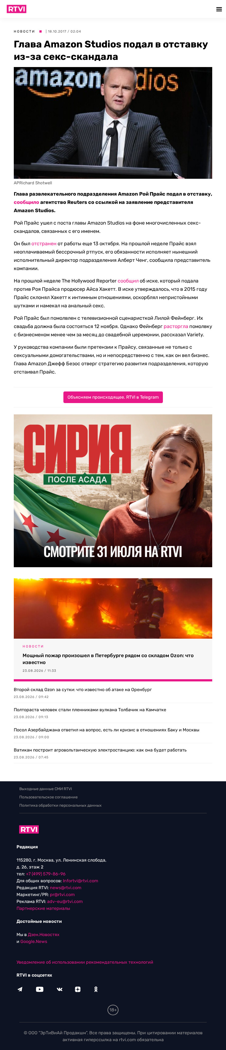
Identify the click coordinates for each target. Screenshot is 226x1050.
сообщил (128, 281)
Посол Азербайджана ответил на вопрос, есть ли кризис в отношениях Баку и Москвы (106, 729)
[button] (220, 9)
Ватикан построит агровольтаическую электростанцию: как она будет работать (100, 750)
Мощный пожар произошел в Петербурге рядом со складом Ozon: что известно (108, 658)
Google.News (33, 941)
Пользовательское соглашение (48, 797)
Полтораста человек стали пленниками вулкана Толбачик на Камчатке (90, 709)
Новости (24, 31)
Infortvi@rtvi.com (80, 880)
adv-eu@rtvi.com (65, 901)
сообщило (26, 202)
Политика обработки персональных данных (60, 805)
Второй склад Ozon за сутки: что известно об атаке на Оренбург (83, 689)
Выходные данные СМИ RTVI (45, 789)
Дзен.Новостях (44, 934)
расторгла (176, 326)
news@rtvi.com (65, 887)
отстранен (44, 244)
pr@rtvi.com (62, 894)
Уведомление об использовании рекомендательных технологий (85, 962)
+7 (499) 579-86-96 (46, 873)
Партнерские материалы (43, 908)
